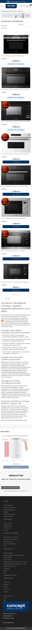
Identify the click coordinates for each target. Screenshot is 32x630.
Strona (14, 294)
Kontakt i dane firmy (8, 595)
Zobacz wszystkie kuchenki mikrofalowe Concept (14, 420)
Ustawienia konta (8, 525)
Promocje (6, 530)
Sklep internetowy (15, 628)
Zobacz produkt (16, 467)
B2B (5, 600)
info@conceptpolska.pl (8, 622)
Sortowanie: (4, 28)
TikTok (5, 586)
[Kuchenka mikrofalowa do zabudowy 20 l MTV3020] (16, 207)
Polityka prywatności (8, 553)
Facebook (6, 582)
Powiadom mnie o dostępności (16, 64)
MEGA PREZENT (8, 557)
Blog (5, 573)
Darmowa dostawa (8, 541)
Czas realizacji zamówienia (10, 543)
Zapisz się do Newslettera (10, 507)
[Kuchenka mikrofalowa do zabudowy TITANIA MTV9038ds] (15, 77)
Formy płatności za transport (10, 539)
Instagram (6, 584)
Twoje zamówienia (8, 523)
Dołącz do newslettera (10, 487)
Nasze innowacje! (8, 559)
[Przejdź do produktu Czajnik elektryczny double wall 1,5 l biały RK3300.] (16, 448)
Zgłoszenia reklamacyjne (9, 509)
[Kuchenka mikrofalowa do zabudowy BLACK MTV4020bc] (16, 271)
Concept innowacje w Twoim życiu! (8, 11)
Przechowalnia (7, 527)
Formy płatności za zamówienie (11, 537)
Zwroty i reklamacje (8, 505)
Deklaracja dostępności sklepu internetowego (14, 555)
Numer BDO (6, 568)
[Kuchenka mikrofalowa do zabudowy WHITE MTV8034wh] (16, 143)
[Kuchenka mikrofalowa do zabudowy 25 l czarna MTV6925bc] (16, 110)
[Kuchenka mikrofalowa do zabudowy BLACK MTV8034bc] (16, 175)
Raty (5, 546)
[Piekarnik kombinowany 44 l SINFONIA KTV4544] (16, 44)
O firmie (5, 598)
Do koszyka (16, 162)
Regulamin (6, 512)
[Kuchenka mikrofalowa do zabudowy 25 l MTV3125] (16, 240)
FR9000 (5, 570)
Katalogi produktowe (8, 516)
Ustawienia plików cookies (10, 575)
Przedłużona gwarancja (9, 514)
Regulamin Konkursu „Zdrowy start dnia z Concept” (16, 561)
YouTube (6, 588)
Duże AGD (20, 11)
